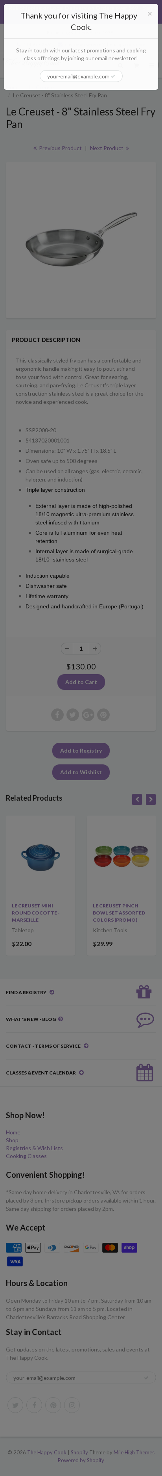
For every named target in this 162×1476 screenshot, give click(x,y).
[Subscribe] (113, 76)
